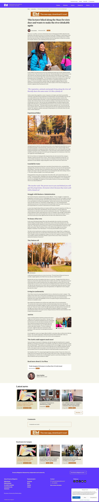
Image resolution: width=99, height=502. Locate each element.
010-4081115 (54, 483)
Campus (48, 30)
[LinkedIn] (77, 481)
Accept (76, 497)
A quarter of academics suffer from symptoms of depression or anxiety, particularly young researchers (25, 404)
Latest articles (33, 8)
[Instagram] (74, 481)
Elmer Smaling (34, 30)
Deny (85, 497)
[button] (96, 489)
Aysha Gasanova (32, 272)
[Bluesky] (85, 481)
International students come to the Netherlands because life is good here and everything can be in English (71, 459)
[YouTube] (82, 481)
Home (29, 8)
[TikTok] (80, 481)
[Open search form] (93, 5)
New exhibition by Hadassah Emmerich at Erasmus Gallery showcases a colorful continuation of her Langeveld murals (71, 404)
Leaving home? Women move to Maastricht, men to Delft (47, 403)
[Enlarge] (70, 116)
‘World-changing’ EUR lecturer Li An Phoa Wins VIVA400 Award (45, 366)
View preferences (93, 497)
